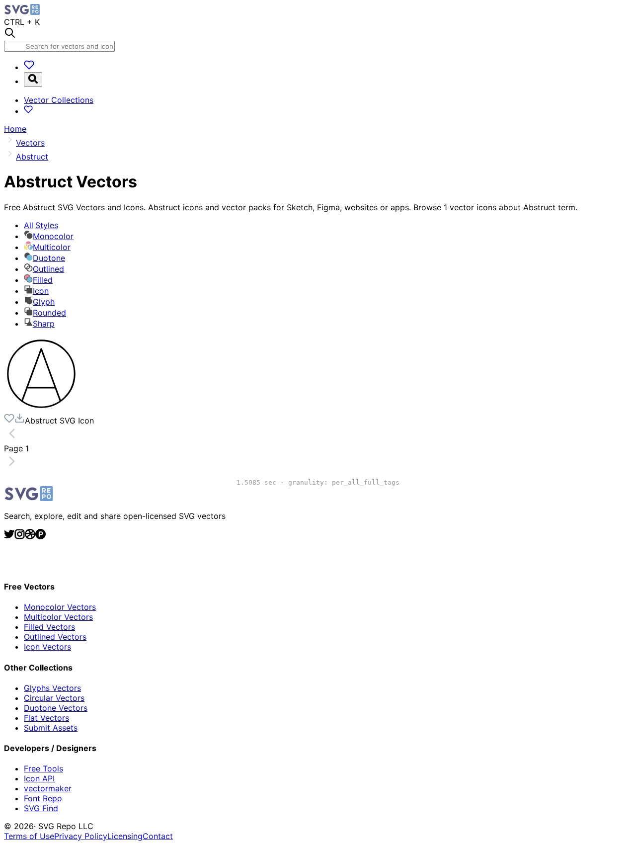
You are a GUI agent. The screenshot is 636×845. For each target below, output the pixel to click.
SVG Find (41, 808)
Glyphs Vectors (52, 688)
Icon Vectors (47, 647)
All (41, 225)
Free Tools (43, 768)
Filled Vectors (49, 627)
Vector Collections (58, 100)
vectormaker (48, 788)
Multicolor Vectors (58, 617)
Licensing (125, 836)
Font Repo (43, 798)
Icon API (39, 778)
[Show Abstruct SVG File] (41, 408)
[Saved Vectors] (29, 67)
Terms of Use (29, 836)
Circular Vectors (54, 698)
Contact (158, 836)
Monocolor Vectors (60, 607)
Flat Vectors (46, 718)
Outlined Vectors (55, 637)
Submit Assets (51, 728)
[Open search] (33, 79)
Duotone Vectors (55, 708)
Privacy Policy (80, 836)
